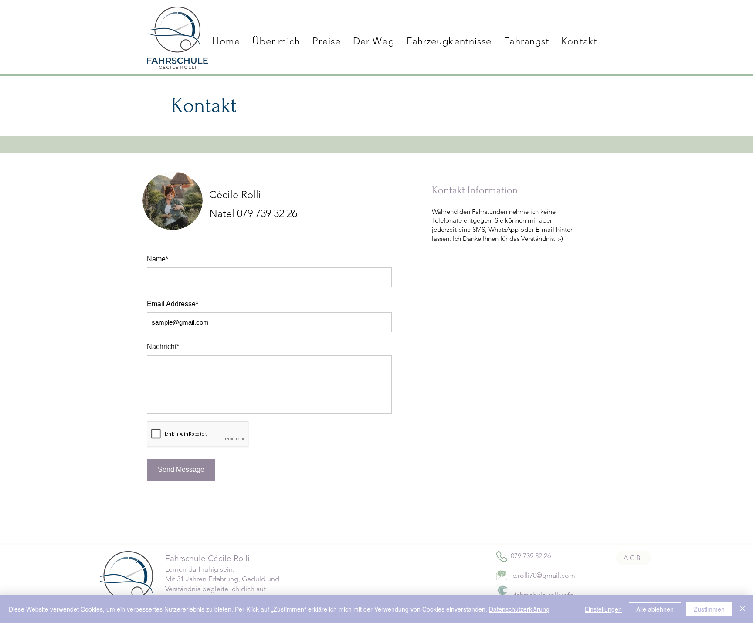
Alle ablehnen (655, 609)
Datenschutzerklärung (519, 609)
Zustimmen (709, 609)
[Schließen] (742, 609)
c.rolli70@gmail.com (543, 575)
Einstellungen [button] (603, 609)
